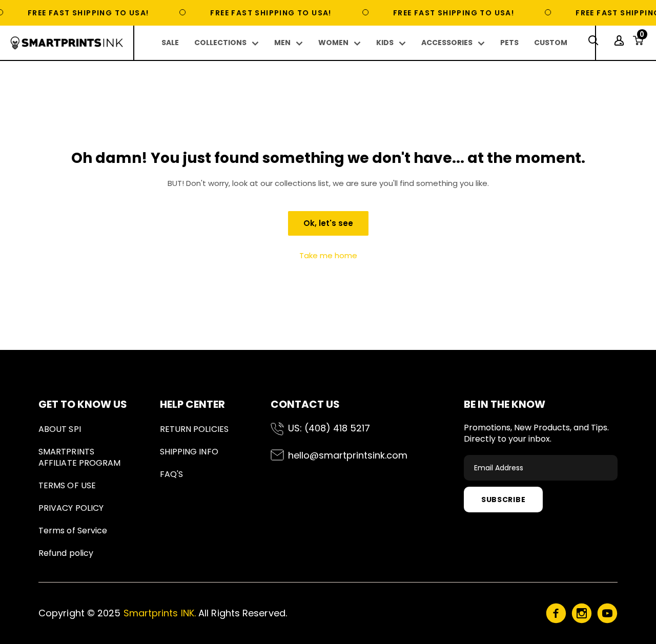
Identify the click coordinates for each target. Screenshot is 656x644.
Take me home (328, 255)
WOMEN (333, 42)
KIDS (385, 42)
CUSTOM (550, 42)
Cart (642, 37)
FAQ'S (171, 474)
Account (620, 40)
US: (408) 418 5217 (329, 428)
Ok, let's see (328, 223)
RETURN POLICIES (194, 429)
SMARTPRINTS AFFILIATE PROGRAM (79, 457)
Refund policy (65, 553)
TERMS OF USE (67, 485)
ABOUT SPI (59, 429)
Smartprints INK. (160, 613)
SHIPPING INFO (189, 452)
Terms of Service (72, 530)
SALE (170, 42)
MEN (282, 42)
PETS (509, 42)
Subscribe (503, 499)
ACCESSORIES (447, 42)
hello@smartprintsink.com (347, 455)
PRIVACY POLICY (71, 508)
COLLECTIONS (220, 42)
